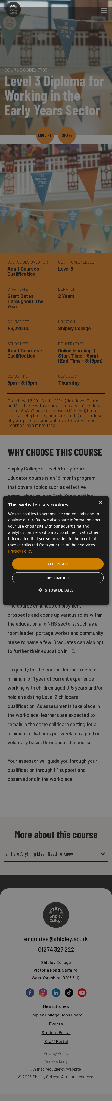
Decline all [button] (57, 577)
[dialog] (56, 550)
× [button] (100, 502)
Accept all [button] (58, 563)
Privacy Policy (20, 551)
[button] (56, 590)
